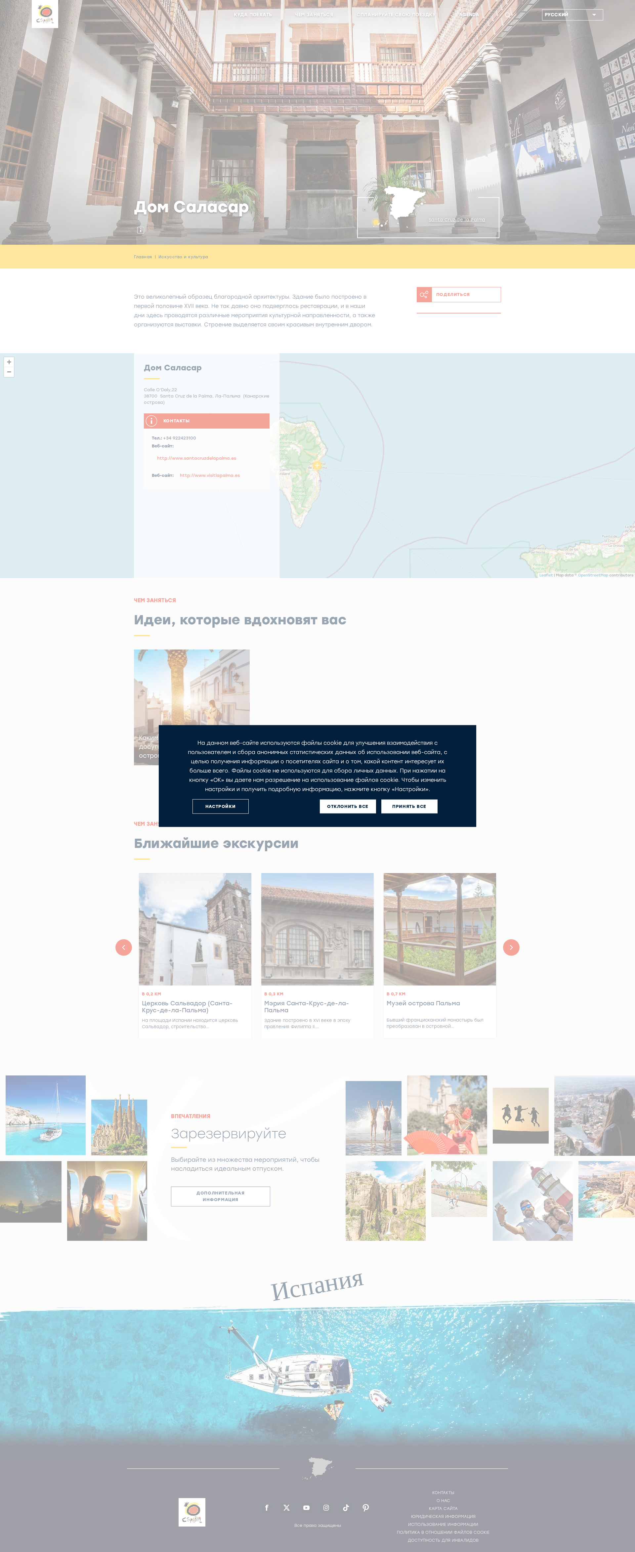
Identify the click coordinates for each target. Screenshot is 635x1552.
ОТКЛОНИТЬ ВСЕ (347, 806)
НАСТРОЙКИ (220, 806)
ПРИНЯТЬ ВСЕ (409, 806)
